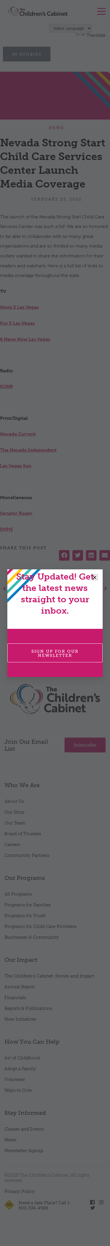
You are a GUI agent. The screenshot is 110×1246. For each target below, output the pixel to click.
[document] (55, 623)
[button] (94, 577)
